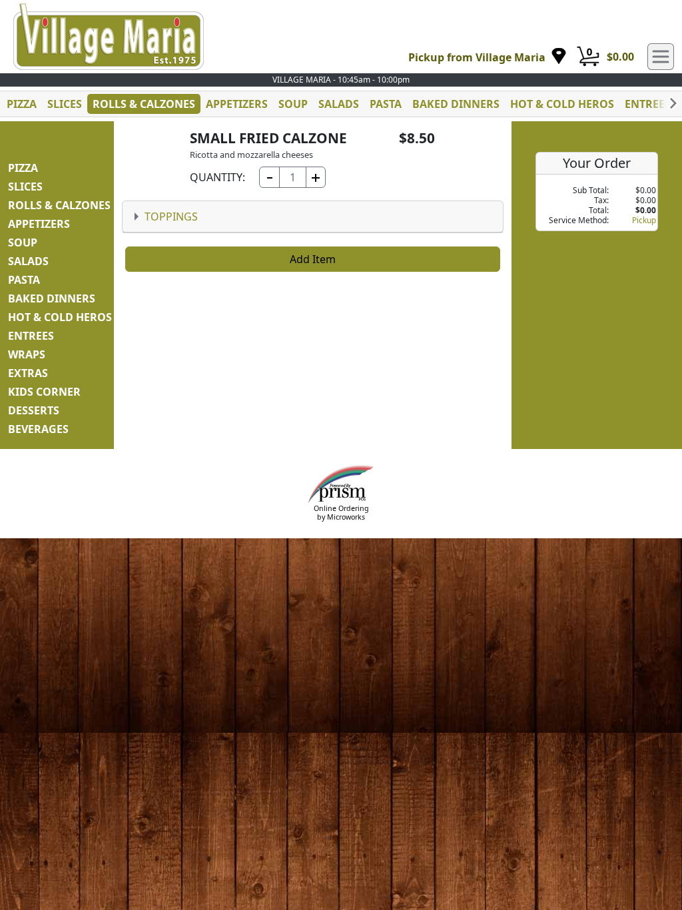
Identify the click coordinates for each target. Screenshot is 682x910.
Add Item (313, 259)
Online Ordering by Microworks (341, 513)
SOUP (293, 104)
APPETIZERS (237, 104)
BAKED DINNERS (456, 104)
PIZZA (22, 104)
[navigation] (487, 57)
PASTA (386, 104)
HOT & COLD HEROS (562, 104)
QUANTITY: (217, 177)
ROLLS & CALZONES (144, 104)
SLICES (64, 104)
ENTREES (648, 104)
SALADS (338, 104)
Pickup (644, 220)
